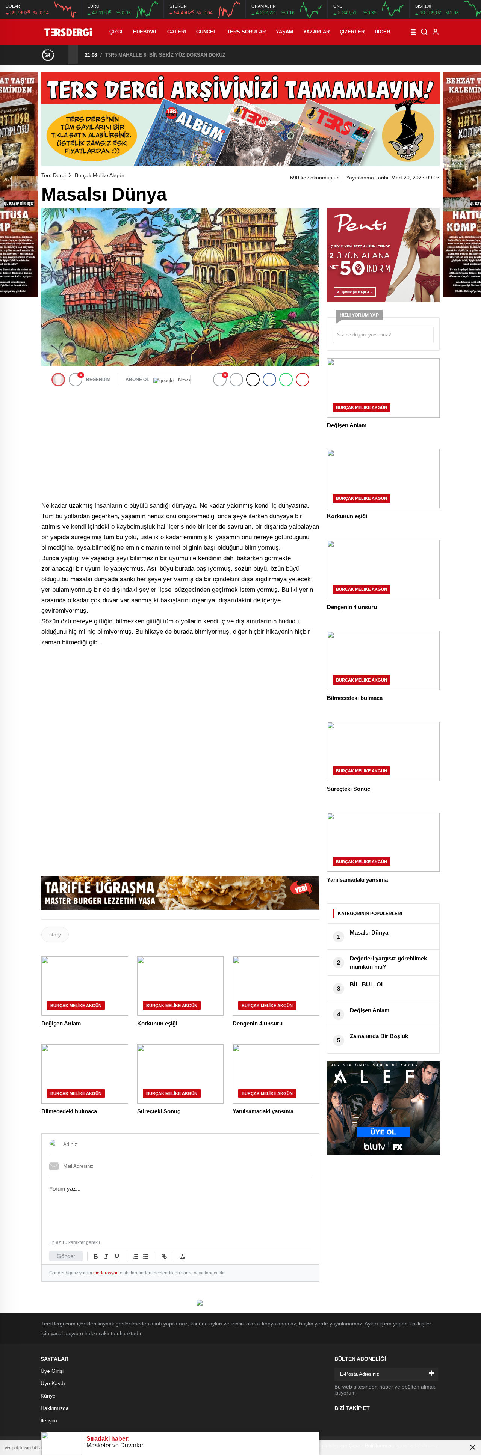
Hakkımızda (55, 1408)
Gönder (66, 1256)
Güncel (206, 32)
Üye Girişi (52, 1371)
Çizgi (116, 32)
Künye (48, 1396)
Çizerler (352, 32)
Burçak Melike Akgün (99, 175)
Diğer (382, 32)
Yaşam (284, 32)
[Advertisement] (180, 443)
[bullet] (146, 1256)
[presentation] (63, 54)
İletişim (49, 1420)
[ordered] (135, 1256)
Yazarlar (316, 32)
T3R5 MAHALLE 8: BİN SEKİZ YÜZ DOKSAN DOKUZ (165, 55)
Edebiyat (145, 32)
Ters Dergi (53, 175)
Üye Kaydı (53, 1383)
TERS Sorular (246, 32)
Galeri (176, 32)
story (55, 935)
